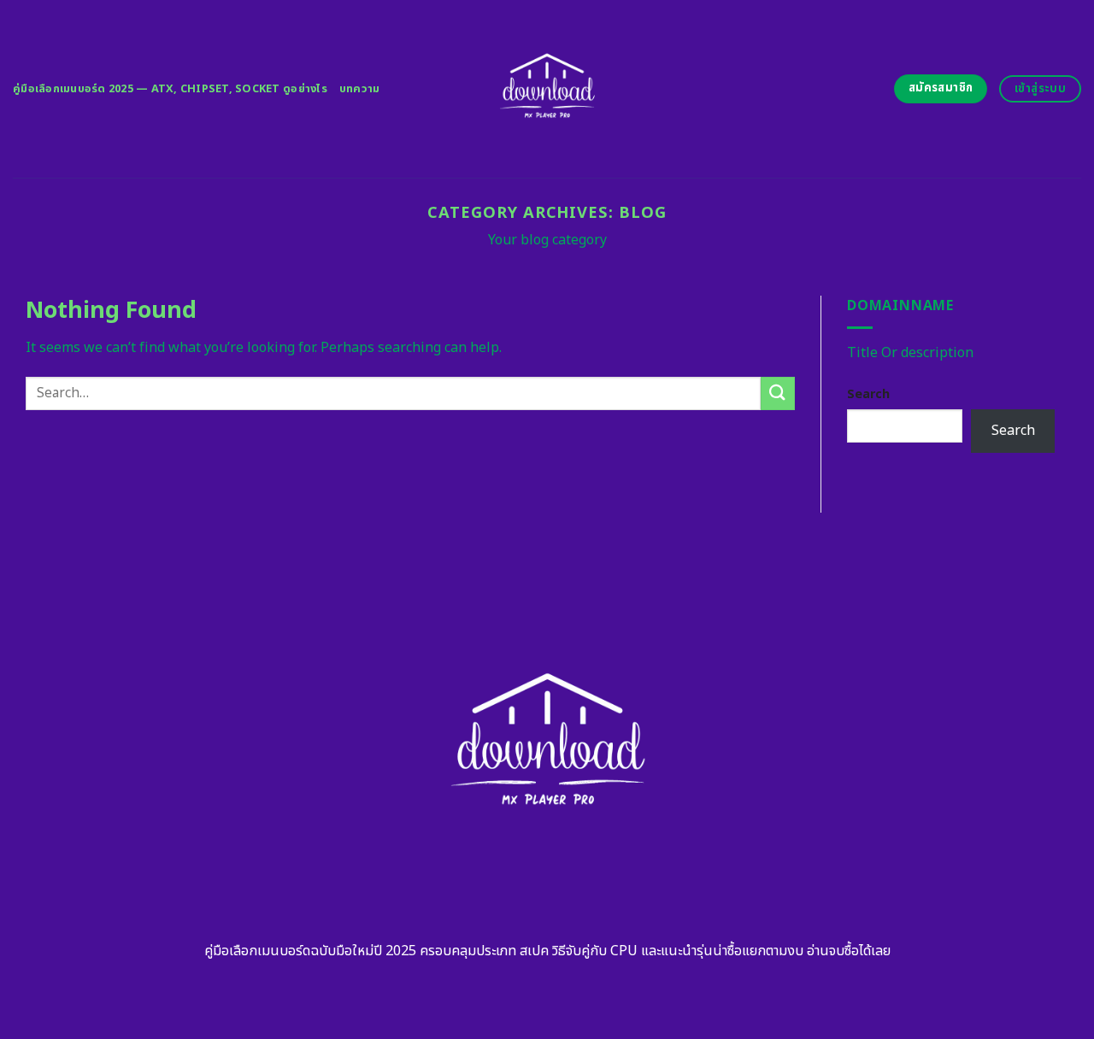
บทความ (359, 88)
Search (868, 394)
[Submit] (778, 393)
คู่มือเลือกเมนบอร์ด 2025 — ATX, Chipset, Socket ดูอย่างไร (170, 88)
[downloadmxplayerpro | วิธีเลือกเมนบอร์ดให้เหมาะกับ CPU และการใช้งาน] (547, 89)
